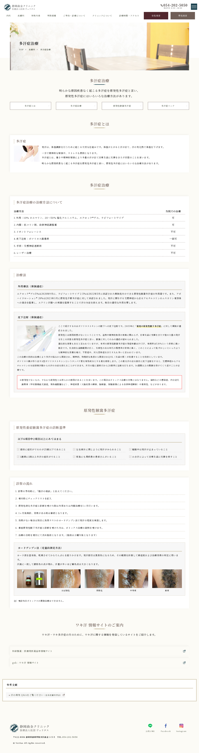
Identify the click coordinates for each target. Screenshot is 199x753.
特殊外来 (35, 15)
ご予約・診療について (74, 15)
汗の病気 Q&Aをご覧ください (36, 694)
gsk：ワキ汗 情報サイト (25, 662)
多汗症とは (30, 105)
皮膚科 (21, 15)
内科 (8, 15)
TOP (21, 49)
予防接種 (51, 15)
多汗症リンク (168, 105)
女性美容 (156, 15)
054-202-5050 (70, 737)
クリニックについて (102, 15)
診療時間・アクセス (129, 15)
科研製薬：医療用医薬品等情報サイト (32, 651)
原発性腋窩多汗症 (122, 105)
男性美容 (182, 15)
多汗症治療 (45, 49)
